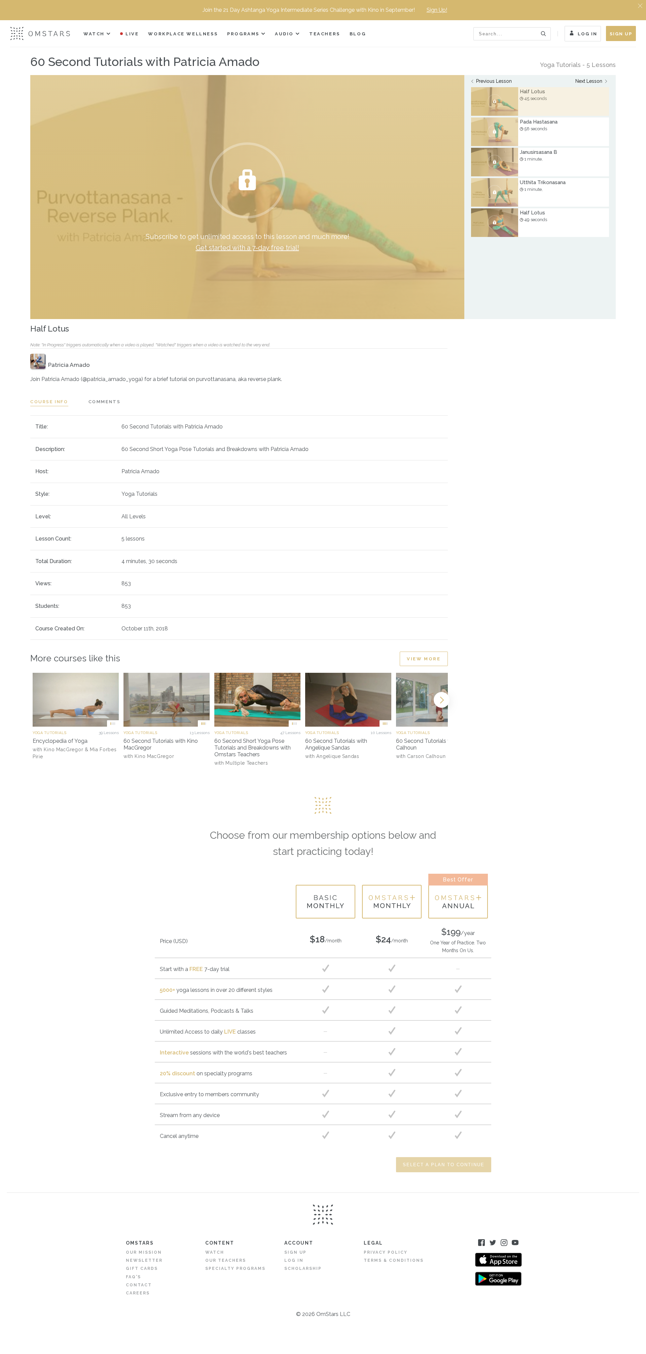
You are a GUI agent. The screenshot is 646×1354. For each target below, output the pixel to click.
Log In (587, 33)
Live (132, 33)
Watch (94, 33)
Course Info (49, 401)
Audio (284, 33)
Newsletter (144, 1260)
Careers (138, 1293)
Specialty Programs (235, 1268)
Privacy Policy (385, 1252)
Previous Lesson (494, 81)
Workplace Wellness (183, 33)
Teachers (324, 33)
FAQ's (133, 1277)
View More (423, 658)
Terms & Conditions (394, 1260)
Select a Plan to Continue (444, 1164)
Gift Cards (142, 1268)
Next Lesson (588, 81)
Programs (243, 33)
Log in (293, 1260)
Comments (104, 401)
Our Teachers (225, 1260)
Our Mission (144, 1252)
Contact (139, 1285)
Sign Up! (437, 10)
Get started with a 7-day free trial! (247, 248)
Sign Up (621, 33)
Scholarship (303, 1268)
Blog (358, 33)
